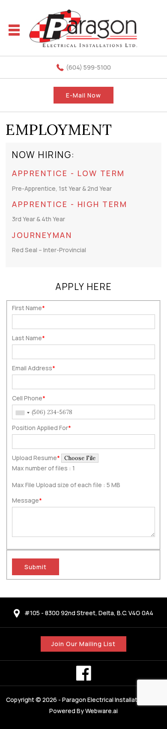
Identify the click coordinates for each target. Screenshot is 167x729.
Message (27, 500)
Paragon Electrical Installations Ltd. (111, 699)
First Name (28, 308)
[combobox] (22, 413)
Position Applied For (41, 428)
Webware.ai (101, 711)
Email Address (33, 368)
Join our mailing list (83, 644)
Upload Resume (36, 458)
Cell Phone (28, 398)
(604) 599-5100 (88, 67)
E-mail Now (83, 95)
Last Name (28, 338)
